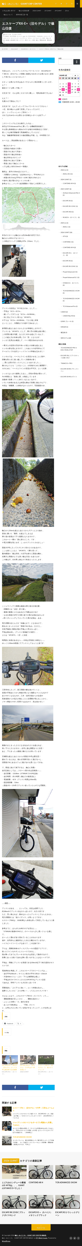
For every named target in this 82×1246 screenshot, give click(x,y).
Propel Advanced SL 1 (70, 277)
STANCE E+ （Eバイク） (71, 283)
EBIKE (7, 36)
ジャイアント (23, 38)
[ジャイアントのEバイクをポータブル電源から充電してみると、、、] (7, 1126)
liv (26, 36)
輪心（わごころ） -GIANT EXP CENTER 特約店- (31, 1235)
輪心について (8, 14)
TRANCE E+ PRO (66, 363)
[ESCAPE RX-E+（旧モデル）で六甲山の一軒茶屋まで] (28, 1059)
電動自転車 (43, 40)
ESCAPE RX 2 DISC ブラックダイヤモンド (13, 1213)
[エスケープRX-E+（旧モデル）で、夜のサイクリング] (46, 1059)
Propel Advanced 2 (69, 272)
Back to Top (41, 1228)
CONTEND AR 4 (68, 183)
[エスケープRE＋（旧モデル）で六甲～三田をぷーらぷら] (7, 1111)
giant (24, 36)
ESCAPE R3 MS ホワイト (69, 376)
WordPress (6, 1241)
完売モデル (64, 338)
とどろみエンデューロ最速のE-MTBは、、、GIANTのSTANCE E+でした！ (14, 1185)
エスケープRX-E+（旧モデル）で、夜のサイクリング (45, 1067)
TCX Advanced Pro (69, 306)
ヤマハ (30, 38)
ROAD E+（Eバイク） (70, 217)
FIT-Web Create (41, 1238)
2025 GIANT (65, 189)
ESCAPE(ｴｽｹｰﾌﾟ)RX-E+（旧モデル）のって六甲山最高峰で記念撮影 (9, 1067)
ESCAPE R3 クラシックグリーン (67, 1213)
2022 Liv (63, 170)
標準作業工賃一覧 (22, 14)
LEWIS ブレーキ (66, 321)
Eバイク (19, 36)
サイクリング (14, 38)
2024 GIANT (65, 179)
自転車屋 (12, 40)
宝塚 (47, 38)
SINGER (63, 327)
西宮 (33, 40)
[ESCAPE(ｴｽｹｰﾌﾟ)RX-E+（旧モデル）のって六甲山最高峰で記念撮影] (10, 1059)
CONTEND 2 (67, 242)
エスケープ (47, 36)
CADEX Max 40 (68, 316)
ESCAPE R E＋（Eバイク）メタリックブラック (40, 1213)
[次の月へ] (78, 75)
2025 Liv (63, 223)
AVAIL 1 (65, 227)
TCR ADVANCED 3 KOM (22, 1137)
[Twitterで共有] (41, 60)
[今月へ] (75, 75)
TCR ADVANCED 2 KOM (71, 291)
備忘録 (63, 332)
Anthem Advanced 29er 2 (71, 193)
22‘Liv (67, 11)
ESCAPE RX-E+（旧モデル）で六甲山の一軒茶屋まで (27, 1067)
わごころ (38, 38)
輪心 (37, 40)
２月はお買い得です (8, 11)
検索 (60, 58)
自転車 (7, 40)
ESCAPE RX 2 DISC (69, 266)
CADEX (63, 312)
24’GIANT (58, 11)
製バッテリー (20, 40)
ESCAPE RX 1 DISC (69, 206)
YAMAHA (40, 36)
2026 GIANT (37, 11)
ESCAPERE (13, 36)
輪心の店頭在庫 (24, 11)
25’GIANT (48, 11)
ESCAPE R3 (67, 201)
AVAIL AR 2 (67, 174)
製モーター (28, 40)
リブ (34, 38)
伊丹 (43, 38)
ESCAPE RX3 (67, 212)
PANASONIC (32, 36)
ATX (64, 236)
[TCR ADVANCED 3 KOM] (7, 1140)
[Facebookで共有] (15, 60)
